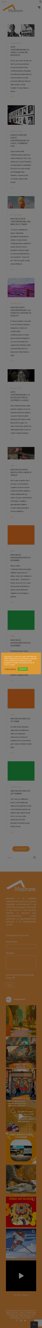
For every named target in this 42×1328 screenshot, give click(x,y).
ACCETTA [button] (22, 669)
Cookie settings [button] (10, 669)
